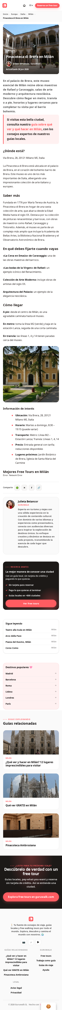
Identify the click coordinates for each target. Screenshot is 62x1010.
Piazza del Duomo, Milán (31, 641)
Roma (31, 685)
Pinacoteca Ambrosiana (16, 974)
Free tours (46, 955)
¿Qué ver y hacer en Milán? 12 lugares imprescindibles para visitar (16, 960)
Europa (14, 14)
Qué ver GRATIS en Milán (16, 970)
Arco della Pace (31, 635)
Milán (30, 14)
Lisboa (31, 691)
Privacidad (16, 992)
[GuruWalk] (4, 5)
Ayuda (46, 969)
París (31, 703)
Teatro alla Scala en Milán (31, 629)
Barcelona (31, 679)
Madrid (31, 673)
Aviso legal (16, 987)
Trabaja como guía (46, 960)
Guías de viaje (46, 965)
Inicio (5, 14)
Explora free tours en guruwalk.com (31, 897)
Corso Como (31, 647)
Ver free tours (31, 603)
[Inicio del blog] (24, 5)
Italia (22, 14)
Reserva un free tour (47, 5)
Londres (31, 697)
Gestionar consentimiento (48, 1006)
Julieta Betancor (28, 501)
